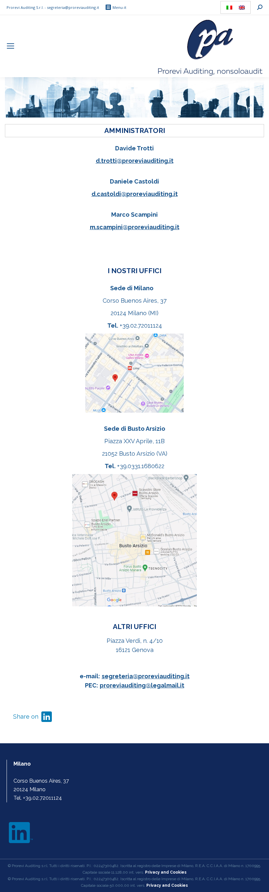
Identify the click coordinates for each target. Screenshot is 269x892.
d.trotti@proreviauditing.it (135, 160)
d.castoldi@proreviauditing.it (135, 193)
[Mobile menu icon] (10, 46)
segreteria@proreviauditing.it (146, 676)
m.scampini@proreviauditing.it (134, 227)
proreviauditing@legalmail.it (142, 685)
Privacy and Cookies (167, 885)
